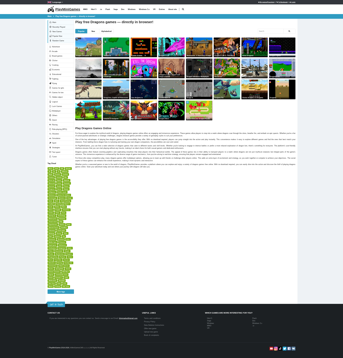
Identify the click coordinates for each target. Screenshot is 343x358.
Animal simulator (54, 271)
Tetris (65, 233)
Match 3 (66, 204)
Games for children (63, 195)
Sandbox (64, 227)
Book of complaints (151, 335)
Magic (51, 174)
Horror (59, 189)
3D (49, 171)
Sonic (50, 201)
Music (51, 168)
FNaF (50, 236)
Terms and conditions (152, 318)
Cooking (55, 65)
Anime (59, 183)
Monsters (62, 198)
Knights (57, 209)
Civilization (52, 248)
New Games (57, 32)
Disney (59, 233)
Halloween (62, 245)
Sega (115, 9)
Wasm (51, 286)
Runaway (62, 218)
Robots (66, 189)
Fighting (55, 79)
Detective (52, 263)
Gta (64, 236)
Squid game (52, 245)
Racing (54, 125)
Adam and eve (64, 265)
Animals (59, 177)
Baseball (62, 280)
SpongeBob (59, 268)
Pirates (51, 254)
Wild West (65, 271)
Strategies (56, 148)
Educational (56, 74)
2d (58, 171)
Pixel (50, 260)
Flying (54, 83)
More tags (61, 291)
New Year (52, 283)
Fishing (57, 286)
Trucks (51, 268)
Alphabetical (106, 31)
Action (51, 277)
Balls (56, 201)
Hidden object (57, 97)
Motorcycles (53, 218)
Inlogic (69, 198)
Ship (60, 221)
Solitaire (57, 236)
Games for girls (58, 88)
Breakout (61, 239)
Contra (51, 212)
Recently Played (58, 27)
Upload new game (151, 332)
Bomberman (60, 254)
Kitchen (62, 224)
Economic (56, 70)
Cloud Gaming (65, 201)
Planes (66, 186)
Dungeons (61, 248)
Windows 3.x (144, 9)
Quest (54, 120)
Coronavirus (53, 265)
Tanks (57, 212)
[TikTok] (280, 348)
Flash (107, 9)
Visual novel (53, 221)
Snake (70, 248)
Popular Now (57, 36)
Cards (51, 207)
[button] (183, 9)
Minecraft (52, 183)
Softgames (52, 192)
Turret (54, 157)
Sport (54, 143)
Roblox (57, 207)
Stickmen (52, 195)
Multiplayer (56, 111)
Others (54, 115)
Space (59, 180)
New (93, 31)
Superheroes (53, 224)
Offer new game (150, 328)
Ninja (68, 224)
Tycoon (66, 260)
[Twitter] (284, 348)
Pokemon (52, 230)
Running (59, 204)
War (65, 177)
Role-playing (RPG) (59, 129)
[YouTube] (271, 348)
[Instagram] (275, 348)
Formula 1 (58, 277)
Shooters (55, 134)
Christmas (66, 209)
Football (51, 204)
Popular (81, 31)
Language (56, 2)
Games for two (58, 93)
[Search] (289, 31)
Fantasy (51, 177)
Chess (70, 257)
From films (58, 260)
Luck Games (57, 106)
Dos (122, 9)
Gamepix (67, 183)
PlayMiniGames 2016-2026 (59, 348)
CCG (64, 283)
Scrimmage (52, 198)
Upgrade (66, 180)
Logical (55, 102)
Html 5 (93, 9)
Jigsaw (51, 274)
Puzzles (57, 174)
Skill (56, 168)
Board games (57, 56)
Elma (68, 239)
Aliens (51, 209)
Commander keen (61, 274)
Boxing (59, 263)
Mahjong (51, 233)
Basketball (58, 251)
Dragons (69, 254)
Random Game (58, 41)
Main (54, 22)
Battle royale (62, 192)
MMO (85, 9)
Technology (61, 215)
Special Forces (54, 227)
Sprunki (68, 168)
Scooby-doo (68, 263)
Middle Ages (53, 242)
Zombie (59, 186)
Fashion (65, 174)
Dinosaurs (52, 239)
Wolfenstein (52, 280)
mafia (66, 277)
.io (101, 9)
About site (172, 9)
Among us (52, 215)
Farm (63, 212)
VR (154, 9)
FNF (62, 168)
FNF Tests (66, 286)
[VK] (293, 348)
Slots (59, 283)
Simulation (56, 138)
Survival (51, 186)
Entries (162, 9)
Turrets (68, 268)
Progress (52, 189)
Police (51, 251)
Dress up (52, 180)
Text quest (56, 152)
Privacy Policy (149, 322)
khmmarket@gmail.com (128, 318)
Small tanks (61, 230)
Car (54, 171)
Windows (131, 9)
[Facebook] (289, 348)
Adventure (56, 47)
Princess (62, 242)
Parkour (62, 257)
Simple (67, 251)
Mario (64, 207)
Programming (53, 257)
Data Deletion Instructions (154, 325)
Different (64, 171)
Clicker (54, 60)
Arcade (54, 51)
